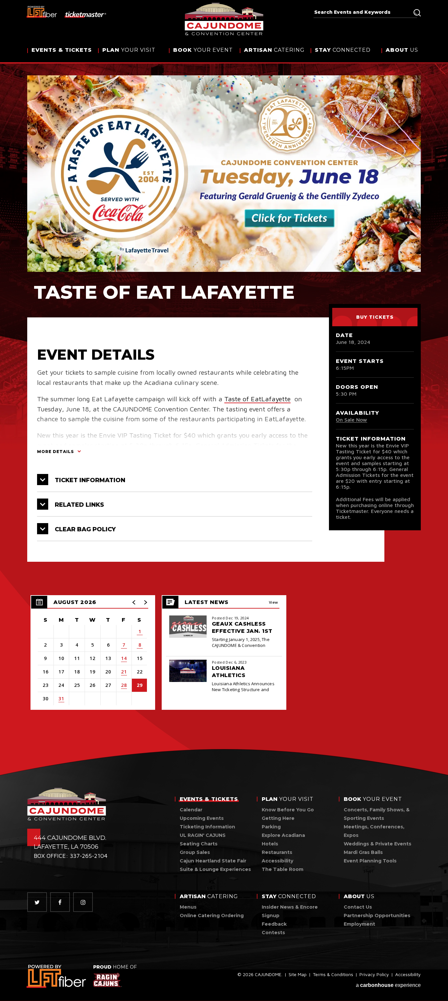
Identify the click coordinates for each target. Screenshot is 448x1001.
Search (417, 12)
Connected (343, 50)
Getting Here (278, 818)
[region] (92, 652)
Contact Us (358, 907)
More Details (55, 451)
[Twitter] (37, 902)
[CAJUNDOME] (224, 19)
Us (402, 50)
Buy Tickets (375, 317)
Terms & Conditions (333, 974)
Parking (271, 827)
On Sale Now (351, 420)
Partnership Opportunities (377, 915)
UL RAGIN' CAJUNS (203, 835)
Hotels (270, 844)
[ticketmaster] (85, 14)
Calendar (191, 810)
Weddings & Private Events (377, 844)
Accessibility (277, 861)
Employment (359, 924)
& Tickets (61, 50)
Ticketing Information (207, 827)
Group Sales (195, 852)
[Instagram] (83, 902)
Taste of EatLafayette (257, 399)
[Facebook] (60, 902)
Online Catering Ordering (212, 915)
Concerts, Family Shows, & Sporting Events (377, 814)
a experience (388, 985)
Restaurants (277, 852)
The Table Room (282, 869)
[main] (224, 395)
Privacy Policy (374, 974)
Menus (188, 907)
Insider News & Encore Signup (290, 911)
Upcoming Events (202, 818)
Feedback (274, 924)
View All (273, 604)
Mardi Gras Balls (363, 852)
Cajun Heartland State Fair (213, 861)
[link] (57, 976)
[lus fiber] (42, 11)
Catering (274, 50)
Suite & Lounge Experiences (215, 869)
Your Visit (128, 50)
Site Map (298, 974)
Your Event (203, 50)
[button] (134, 602)
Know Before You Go (288, 810)
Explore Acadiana (283, 835)
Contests (273, 932)
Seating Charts (198, 844)
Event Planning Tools (370, 861)
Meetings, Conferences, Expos (374, 831)
